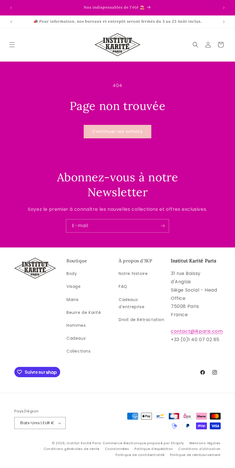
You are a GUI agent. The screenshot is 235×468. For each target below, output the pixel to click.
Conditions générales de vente (71, 449)
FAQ (123, 286)
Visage (73, 286)
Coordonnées (117, 449)
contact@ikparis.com (197, 331)
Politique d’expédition (153, 449)
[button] (12, 44)
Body (71, 273)
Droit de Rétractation (141, 320)
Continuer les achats (117, 131)
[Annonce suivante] (224, 7)
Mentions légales (205, 443)
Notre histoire (133, 273)
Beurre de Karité (83, 312)
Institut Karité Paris (84, 443)
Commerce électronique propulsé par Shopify (143, 443)
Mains (72, 299)
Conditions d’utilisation (199, 449)
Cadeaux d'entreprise (131, 303)
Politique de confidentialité (139, 455)
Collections (78, 351)
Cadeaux (76, 338)
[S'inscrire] (162, 226)
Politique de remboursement (195, 455)
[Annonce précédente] (11, 7)
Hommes (76, 325)
